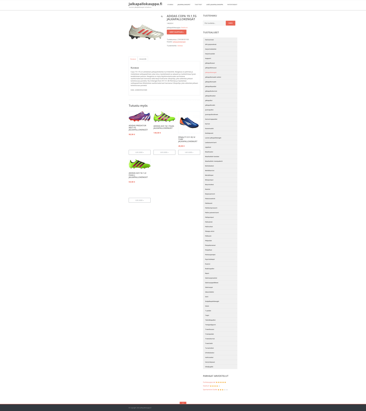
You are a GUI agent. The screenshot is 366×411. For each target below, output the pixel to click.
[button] (162, 16)
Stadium (184, 27)
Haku (230, 23)
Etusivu (170, 4)
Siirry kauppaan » (176, 32)
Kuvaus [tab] (133, 59)
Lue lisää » (139, 152)
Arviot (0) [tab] (142, 59)
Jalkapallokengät (179, 42)
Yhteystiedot (232, 4)
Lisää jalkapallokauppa (214, 4)
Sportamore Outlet (210, 389)
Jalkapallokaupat (183, 4)
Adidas (180, 46)
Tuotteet (198, 4)
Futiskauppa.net (209, 382)
